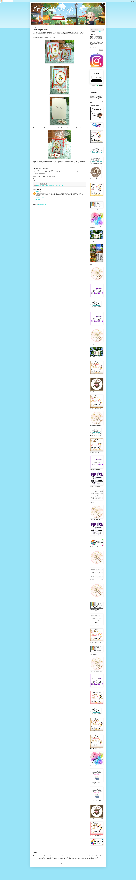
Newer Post (36, 202)
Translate (99, 31)
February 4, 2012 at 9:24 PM (41, 197)
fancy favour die (49, 185)
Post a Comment (38, 199)
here (95, 39)
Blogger (73, 863)
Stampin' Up (61, 185)
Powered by (93, 85)
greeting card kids (55, 185)
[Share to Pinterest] (46, 184)
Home (60, 202)
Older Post (84, 202)
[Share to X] (43, 184)
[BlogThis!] (42, 184)
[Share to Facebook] (45, 184)
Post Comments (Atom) (42, 204)
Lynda (37, 191)
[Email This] (41, 184)
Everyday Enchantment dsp (41, 185)
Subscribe (97, 81)
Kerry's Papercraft (53, 8)
